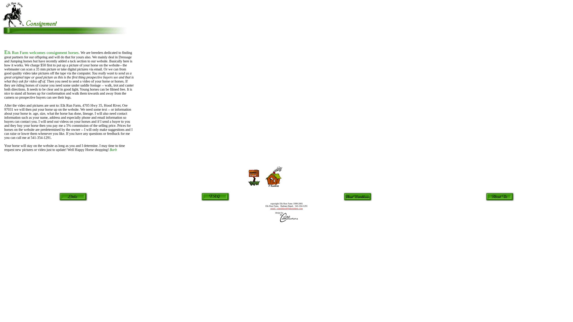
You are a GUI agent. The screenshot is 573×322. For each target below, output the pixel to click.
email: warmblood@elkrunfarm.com (286, 208)
